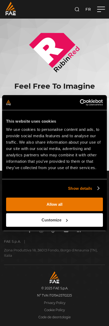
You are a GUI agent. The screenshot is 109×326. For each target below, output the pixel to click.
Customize (51, 220)
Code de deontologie (54, 317)
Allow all (54, 204)
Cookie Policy (54, 310)
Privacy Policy (54, 303)
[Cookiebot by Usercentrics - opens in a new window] (80, 102)
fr (88, 9)
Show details (80, 188)
